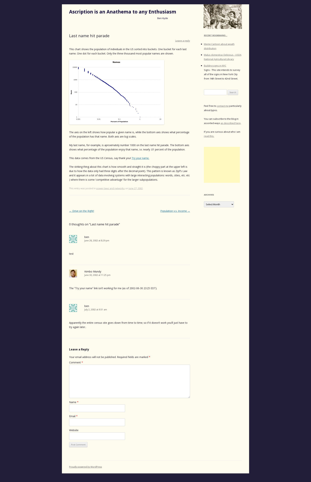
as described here (231, 123)
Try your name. (140, 158)
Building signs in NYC (215, 65)
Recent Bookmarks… (215, 35)
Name (73, 402)
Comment (76, 362)
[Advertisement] (222, 165)
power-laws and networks (110, 188)
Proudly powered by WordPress (85, 466)
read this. (209, 136)
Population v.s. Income (175, 211)
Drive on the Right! (81, 211)
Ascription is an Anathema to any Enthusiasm (122, 11)
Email (73, 416)
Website (73, 430)
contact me (223, 105)
